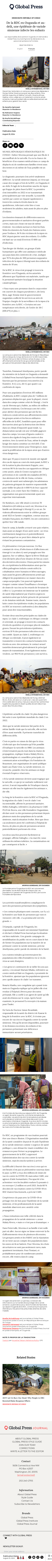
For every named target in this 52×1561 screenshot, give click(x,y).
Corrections (27, 1448)
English (20, 49)
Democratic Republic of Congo (14, 1404)
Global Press (27, 1517)
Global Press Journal (27, 1524)
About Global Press (27, 1438)
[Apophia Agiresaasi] (18, 1557)
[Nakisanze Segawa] (21, 1557)
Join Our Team (27, 1445)
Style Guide (27, 1497)
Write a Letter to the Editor (27, 1451)
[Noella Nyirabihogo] (23, 1557)
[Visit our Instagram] (9, 1538)
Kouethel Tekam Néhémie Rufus (25, 1340)
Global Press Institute (27, 1521)
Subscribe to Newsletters (27, 1504)
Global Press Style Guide (27, 1442)
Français (31, 49)
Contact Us (27, 1501)
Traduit (5, 1340)
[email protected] (26, 1475)
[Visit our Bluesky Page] (6, 1538)
